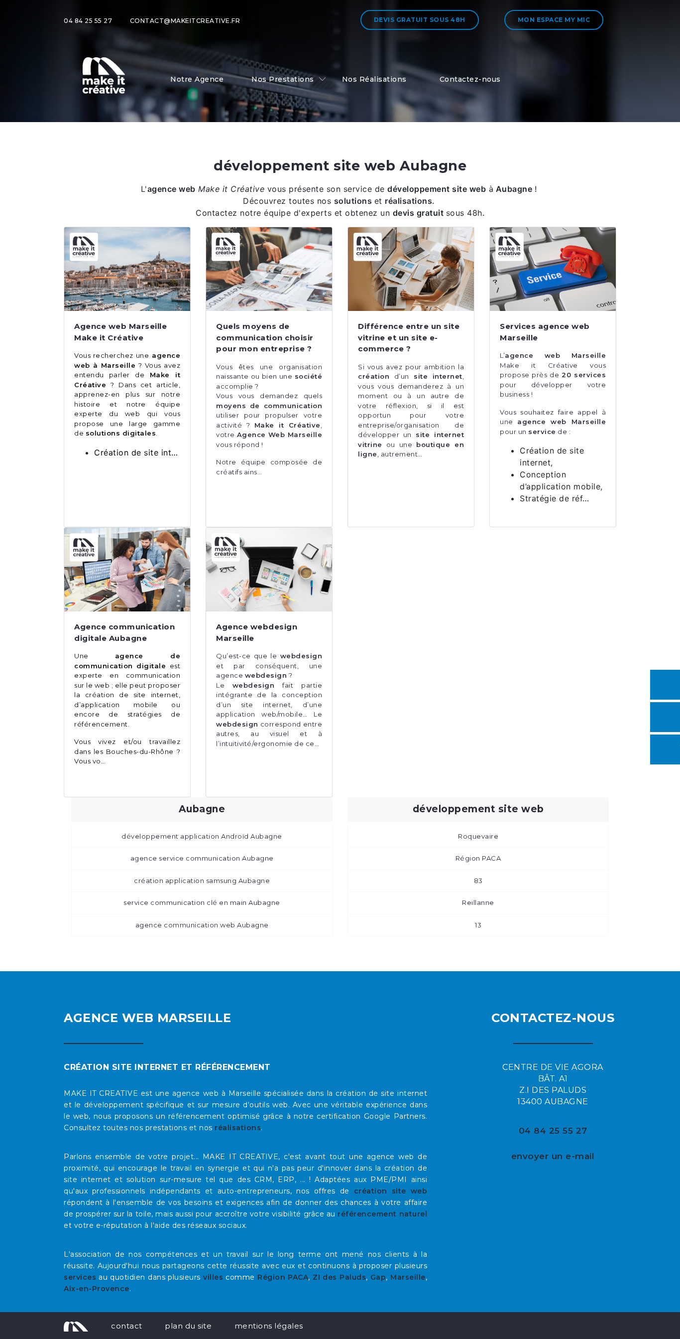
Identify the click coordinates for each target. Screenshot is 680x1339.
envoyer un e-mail (553, 1156)
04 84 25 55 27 (88, 20)
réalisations (238, 1127)
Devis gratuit (419, 19)
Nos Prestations (282, 79)
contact (126, 1326)
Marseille (408, 1277)
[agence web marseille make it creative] (76, 1326)
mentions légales (268, 1326)
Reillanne (478, 902)
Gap (378, 1277)
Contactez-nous (470, 79)
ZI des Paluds (339, 1277)
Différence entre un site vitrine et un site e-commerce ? (408, 337)
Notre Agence (197, 79)
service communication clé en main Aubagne (201, 902)
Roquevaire (478, 836)
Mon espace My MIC (554, 19)
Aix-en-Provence (96, 1288)
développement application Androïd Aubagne (201, 836)
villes (213, 1277)
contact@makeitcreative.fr (185, 20)
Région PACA (478, 858)
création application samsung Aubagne (202, 881)
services (80, 1277)
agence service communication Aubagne (202, 858)
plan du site (188, 1326)
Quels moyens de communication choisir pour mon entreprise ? (265, 337)
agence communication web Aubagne (202, 925)
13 (478, 925)
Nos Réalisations (374, 79)
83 (478, 881)
